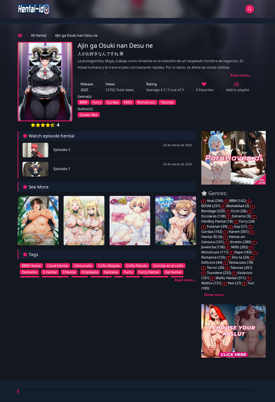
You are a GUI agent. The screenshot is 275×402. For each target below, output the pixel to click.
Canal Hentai (57, 265)
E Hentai (50, 272)
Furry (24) (246, 221)
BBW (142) (237, 200)
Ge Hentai (173, 272)
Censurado (83, 265)
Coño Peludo (136, 265)
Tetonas (167, 102)
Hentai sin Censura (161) (223, 239)
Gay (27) (240, 226)
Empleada (90, 272)
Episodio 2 (61, 149)
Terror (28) (215, 267)
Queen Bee (89, 114)
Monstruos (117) (215, 252)
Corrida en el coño (168, 265)
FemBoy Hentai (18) (217, 221)
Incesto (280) (240, 241)
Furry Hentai (149, 272)
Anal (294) (215, 200)
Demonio (29, 272)
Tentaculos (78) (240, 262)
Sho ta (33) (240, 257)
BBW (83, 102)
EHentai (69, 272)
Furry (97, 102)
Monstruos (146, 102)
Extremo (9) (241, 216)
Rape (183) (243, 252)
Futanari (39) (217, 226)
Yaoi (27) (234, 283)
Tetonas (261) (241, 267)
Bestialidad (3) (238, 205)
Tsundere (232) (219, 272)
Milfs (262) (239, 247)
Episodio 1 (61, 168)
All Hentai (38, 35)
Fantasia (111, 272)
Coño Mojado (109, 265)
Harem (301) (238, 231)
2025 (84, 89)
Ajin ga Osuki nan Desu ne (76, 35)
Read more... (241, 75)
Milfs (128, 102)
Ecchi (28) (238, 211)
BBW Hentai (31, 265)
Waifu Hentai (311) (230, 278)
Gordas (113, 102)
